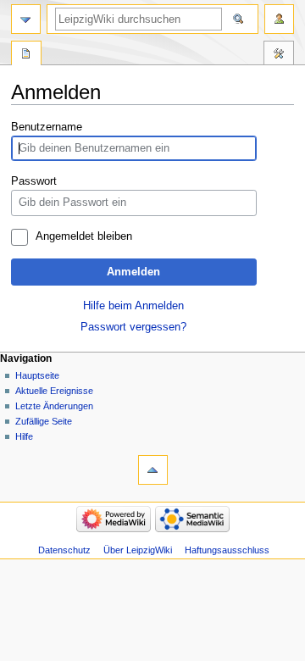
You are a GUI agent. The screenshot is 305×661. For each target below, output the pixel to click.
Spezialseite (26, 55)
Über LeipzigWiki (137, 550)
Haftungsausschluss (227, 550)
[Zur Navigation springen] (26, 19)
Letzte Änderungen (54, 406)
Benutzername (46, 127)
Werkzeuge (278, 55)
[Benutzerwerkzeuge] (279, 19)
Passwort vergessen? (133, 327)
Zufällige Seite (43, 421)
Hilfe (24, 436)
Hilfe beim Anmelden (133, 306)
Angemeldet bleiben (84, 236)
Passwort (34, 181)
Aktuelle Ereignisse (54, 391)
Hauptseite (37, 375)
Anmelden (133, 272)
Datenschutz (64, 550)
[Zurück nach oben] (153, 470)
